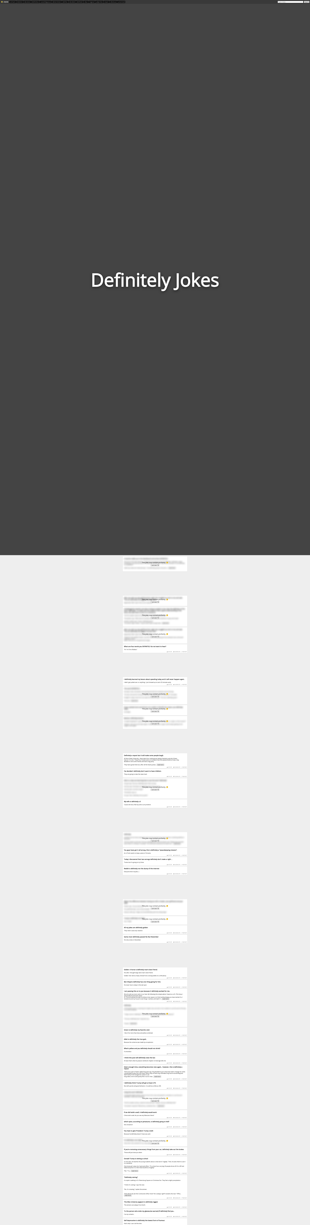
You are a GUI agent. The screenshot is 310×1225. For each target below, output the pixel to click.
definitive (35, 2)
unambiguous (46, 2)
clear (86, 2)
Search (307, 2)
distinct (20, 2)
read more (160, 765)
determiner (57, 2)
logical (92, 2)
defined (79, 2)
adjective (99, 2)
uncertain (121, 2)
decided (72, 2)
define (65, 2)
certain (12, 2)
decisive (27, 2)
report (185, 651)
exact (106, 2)
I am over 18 (155, 565)
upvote (170, 651)
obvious (113, 2)
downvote (177, 651)
